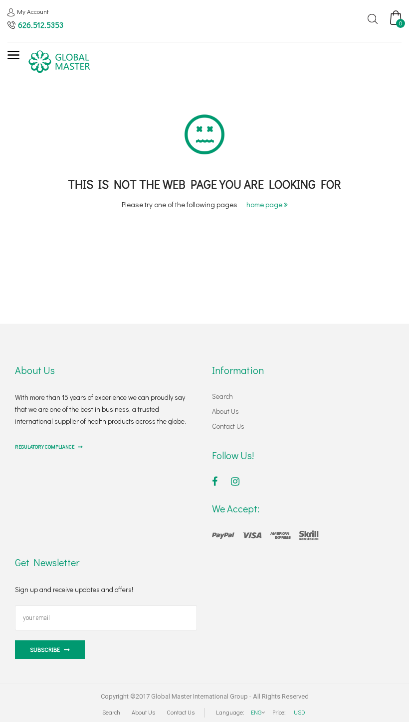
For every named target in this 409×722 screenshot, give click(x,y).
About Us (225, 411)
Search (222, 396)
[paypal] (265, 534)
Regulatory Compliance (45, 447)
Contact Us (228, 426)
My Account (33, 11)
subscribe (45, 649)
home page (265, 204)
